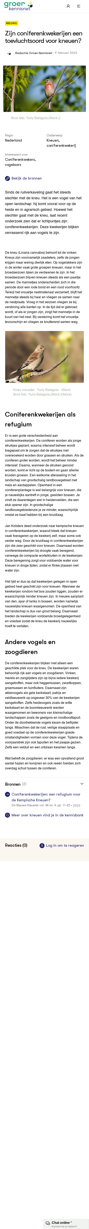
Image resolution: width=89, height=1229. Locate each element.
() (59, 118)
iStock (53, 118)
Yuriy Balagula (37, 118)
